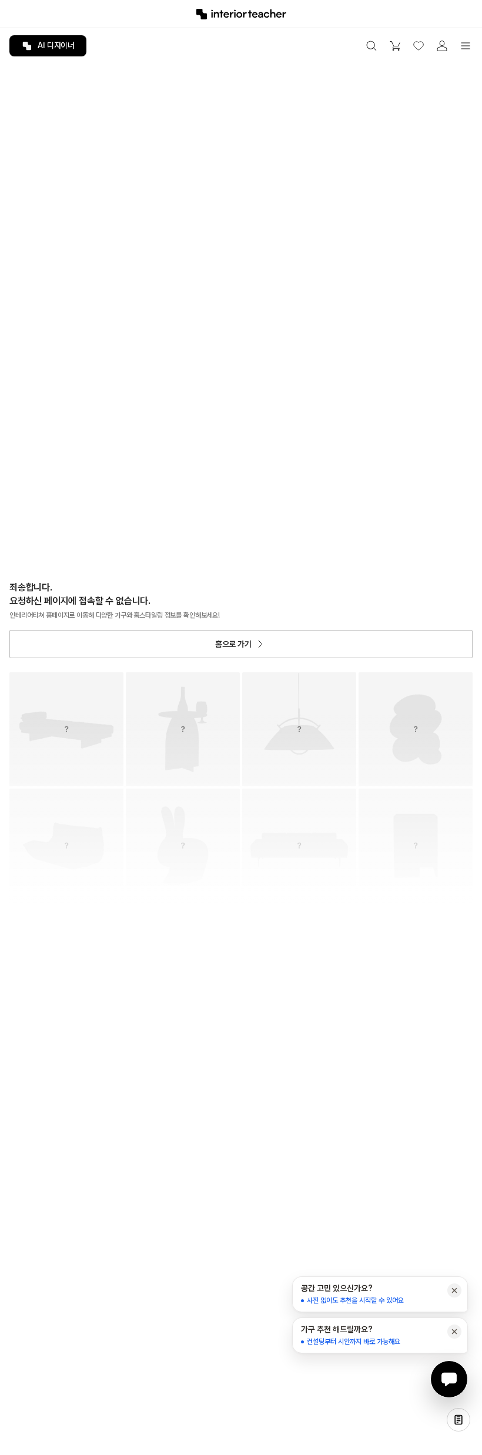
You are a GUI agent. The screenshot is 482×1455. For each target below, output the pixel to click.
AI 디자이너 (56, 45)
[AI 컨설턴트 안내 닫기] (454, 1290)
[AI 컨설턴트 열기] (449, 1379)
